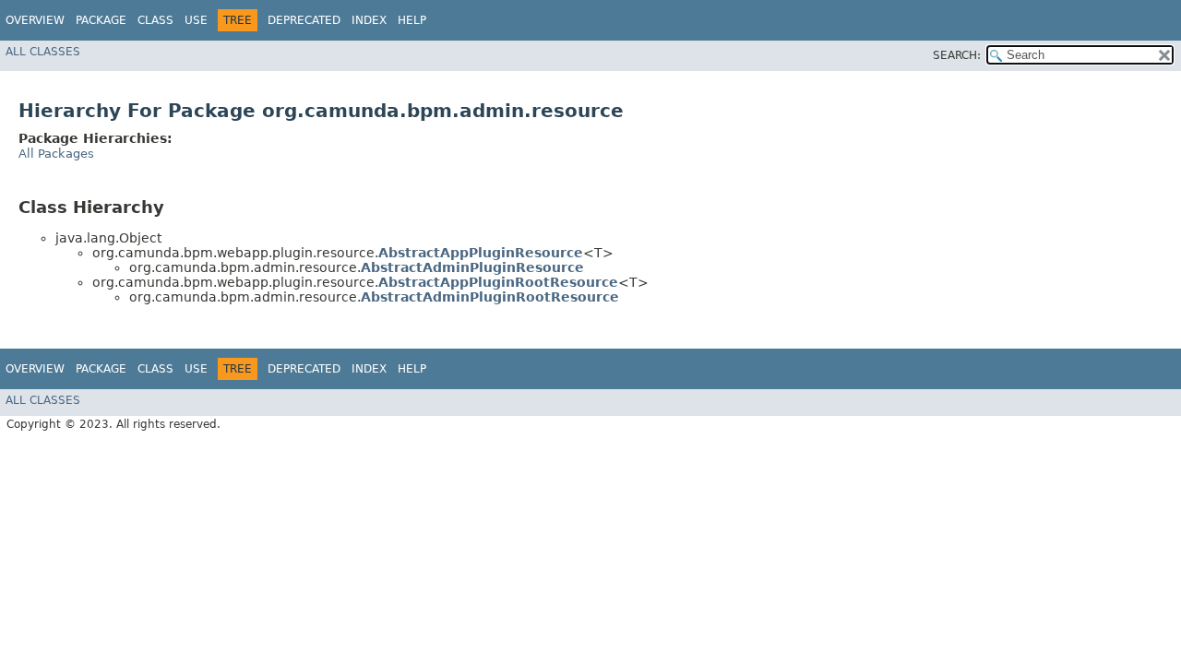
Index (369, 20)
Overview (35, 20)
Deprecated (304, 20)
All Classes (43, 51)
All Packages (56, 153)
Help (412, 20)
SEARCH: (957, 55)
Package (101, 20)
